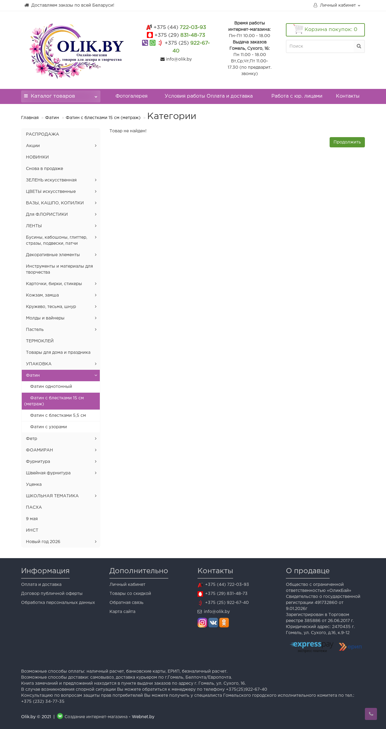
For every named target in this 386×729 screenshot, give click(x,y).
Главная (30, 118)
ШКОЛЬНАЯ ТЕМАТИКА (52, 496)
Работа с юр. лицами (296, 96)
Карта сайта (122, 612)
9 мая (32, 519)
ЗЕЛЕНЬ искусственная (51, 180)
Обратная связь (126, 603)
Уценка (34, 484)
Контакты (347, 96)
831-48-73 (179, 35)
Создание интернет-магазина (96, 717)
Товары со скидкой (130, 593)
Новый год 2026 (43, 542)
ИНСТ (32, 530)
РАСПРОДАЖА (42, 134)
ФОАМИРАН (39, 450)
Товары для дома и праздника (58, 352)
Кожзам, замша (42, 295)
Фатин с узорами (48, 427)
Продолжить (347, 142)
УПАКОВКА (39, 364)
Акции (33, 146)
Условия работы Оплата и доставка (209, 96)
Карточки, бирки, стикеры (54, 284)
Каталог (53, 96)
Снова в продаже (44, 169)
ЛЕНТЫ (34, 226)
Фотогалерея (131, 96)
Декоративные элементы (53, 255)
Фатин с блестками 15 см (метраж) (103, 118)
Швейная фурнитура (48, 473)
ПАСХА (34, 507)
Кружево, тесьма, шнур (51, 307)
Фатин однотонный (51, 386)
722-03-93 (179, 27)
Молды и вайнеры (45, 318)
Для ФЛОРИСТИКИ (47, 214)
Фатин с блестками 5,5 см (58, 415)
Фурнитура (38, 461)
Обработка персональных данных (58, 603)
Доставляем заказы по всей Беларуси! (72, 5)
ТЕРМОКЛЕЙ (40, 341)
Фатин (52, 118)
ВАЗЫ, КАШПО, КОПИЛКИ (55, 203)
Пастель (35, 330)
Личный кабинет (127, 584)
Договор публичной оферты (52, 593)
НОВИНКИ (37, 157)
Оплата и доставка (41, 584)
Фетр (31, 439)
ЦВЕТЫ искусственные (51, 191)
